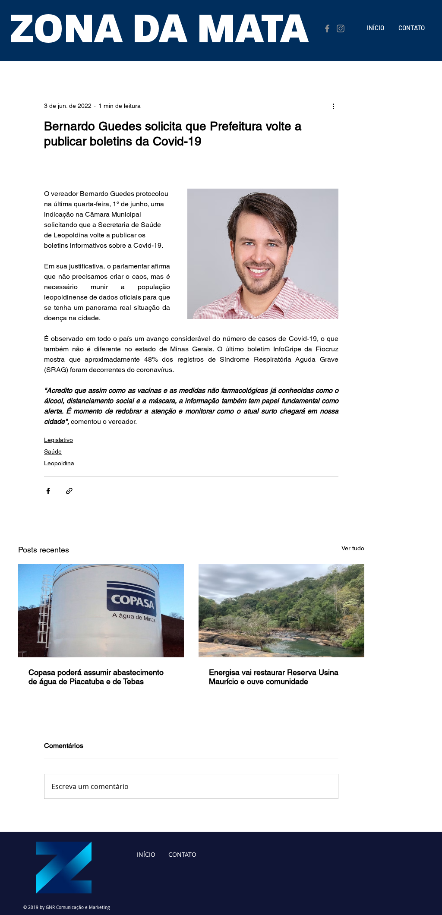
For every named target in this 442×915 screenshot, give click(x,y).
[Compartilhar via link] (69, 491)
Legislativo (58, 439)
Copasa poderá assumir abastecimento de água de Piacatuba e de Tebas (96, 677)
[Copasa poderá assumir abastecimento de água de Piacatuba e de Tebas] (101, 610)
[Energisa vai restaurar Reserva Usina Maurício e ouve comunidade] (281, 610)
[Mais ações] (333, 106)
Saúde (53, 451)
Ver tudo (352, 548)
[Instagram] (340, 28)
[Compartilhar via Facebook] (48, 491)
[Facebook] (327, 28)
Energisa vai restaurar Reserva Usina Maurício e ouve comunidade (273, 677)
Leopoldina (59, 463)
